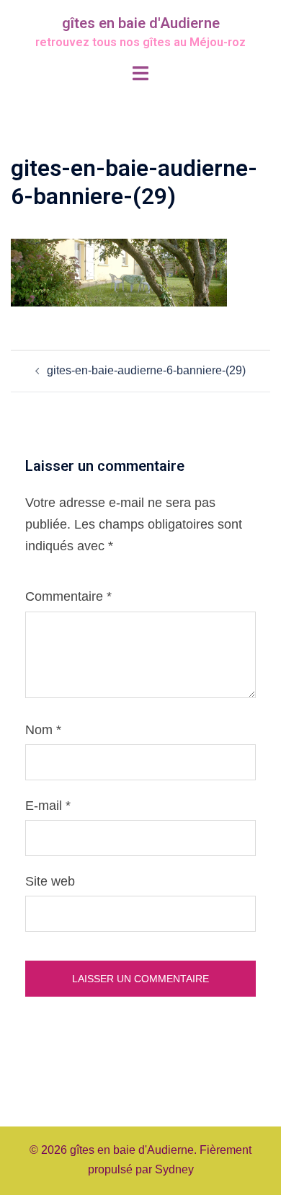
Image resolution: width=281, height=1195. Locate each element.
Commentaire (68, 596)
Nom (43, 730)
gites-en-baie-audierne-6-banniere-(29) (146, 370)
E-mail (48, 805)
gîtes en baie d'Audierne (141, 23)
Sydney (174, 1169)
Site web (50, 881)
